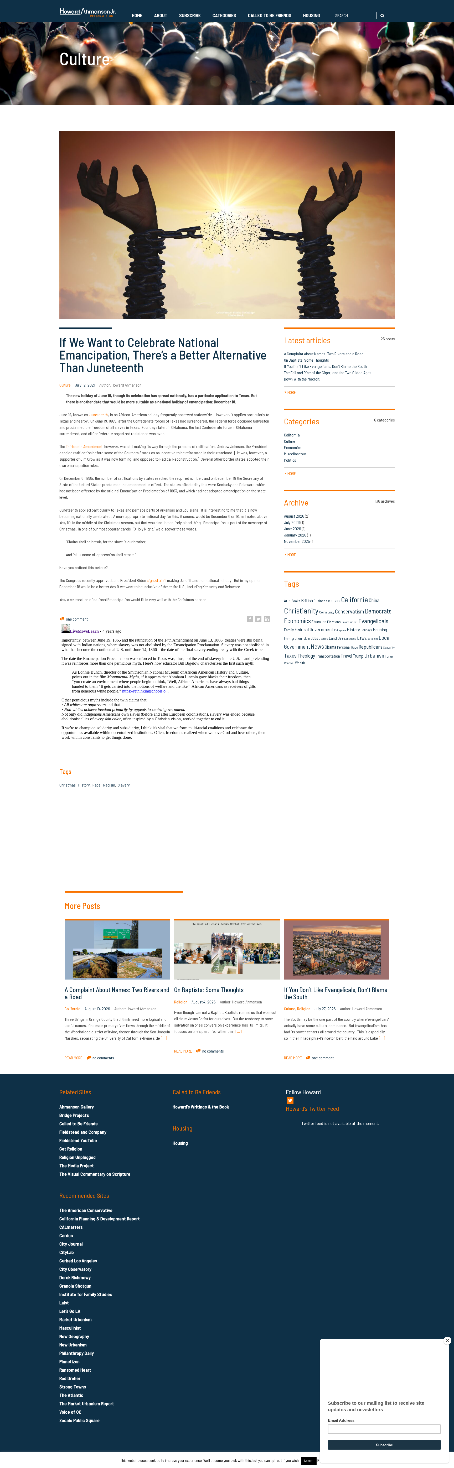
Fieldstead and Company (82, 1132)
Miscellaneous (295, 453)
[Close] (447, 1341)
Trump (358, 655)
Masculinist (70, 1328)
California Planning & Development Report (99, 1218)
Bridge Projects (74, 1115)
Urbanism (375, 655)
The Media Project (76, 1165)
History (84, 784)
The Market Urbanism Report (86, 1403)
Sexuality (389, 647)
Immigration (293, 638)
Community (326, 612)
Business (320, 600)
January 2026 (295, 534)
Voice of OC (70, 1412)
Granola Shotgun (75, 1286)
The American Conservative (85, 1210)
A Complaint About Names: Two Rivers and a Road (324, 353)
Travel (346, 656)
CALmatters (70, 1227)
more (290, 392)
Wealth (300, 662)
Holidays (366, 630)
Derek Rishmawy (75, 1277)
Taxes (290, 655)
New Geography (74, 1336)
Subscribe (190, 15)
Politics (290, 459)
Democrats (378, 611)
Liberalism (371, 638)
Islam (306, 638)
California (292, 434)
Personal (343, 647)
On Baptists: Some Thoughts (306, 359)
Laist (64, 1302)
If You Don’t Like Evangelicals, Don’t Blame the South (325, 366)
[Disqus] (339, 820)
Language (350, 638)
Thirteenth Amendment (84, 446)
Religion (180, 1001)
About (160, 15)
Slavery (124, 784)
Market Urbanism (75, 1319)
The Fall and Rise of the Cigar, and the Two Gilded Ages (328, 372)
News (317, 646)
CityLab (66, 1252)
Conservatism (349, 611)
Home (137, 15)
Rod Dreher (69, 1378)
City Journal (71, 1244)
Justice (323, 638)
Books (295, 600)
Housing (311, 15)
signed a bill (156, 580)
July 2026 (292, 522)
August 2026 (294, 515)
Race (96, 784)
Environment (350, 622)
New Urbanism (73, 1344)
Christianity (301, 610)
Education (319, 621)
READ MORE (73, 1057)
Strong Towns (72, 1386)
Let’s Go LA (69, 1311)
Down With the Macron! (302, 378)
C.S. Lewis (334, 601)
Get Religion (70, 1149)
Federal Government (314, 629)
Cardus (66, 1235)
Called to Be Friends (269, 15)
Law (360, 638)
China (374, 600)
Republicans (371, 646)
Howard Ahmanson (126, 384)
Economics (293, 447)
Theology (306, 655)
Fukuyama (340, 630)
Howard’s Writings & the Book (201, 1107)
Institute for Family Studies (85, 1294)
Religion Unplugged (77, 1157)
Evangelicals (373, 620)
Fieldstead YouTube (78, 1140)
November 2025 (297, 541)
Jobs (314, 638)
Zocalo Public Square (79, 1420)
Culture (65, 384)
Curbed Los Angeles (78, 1260)
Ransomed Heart (75, 1370)
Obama (330, 646)
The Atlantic (71, 1395)
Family (289, 629)
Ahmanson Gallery (76, 1107)
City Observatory (75, 1269)
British (307, 600)
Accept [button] (308, 1461)
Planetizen (69, 1361)
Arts (287, 600)
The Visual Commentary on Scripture (94, 1174)
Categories (224, 15)
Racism (109, 784)
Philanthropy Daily (76, 1353)
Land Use (336, 638)
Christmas (67, 784)
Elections (334, 622)
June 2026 (292, 528)
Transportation (328, 655)
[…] (164, 1037)
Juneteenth (98, 414)
